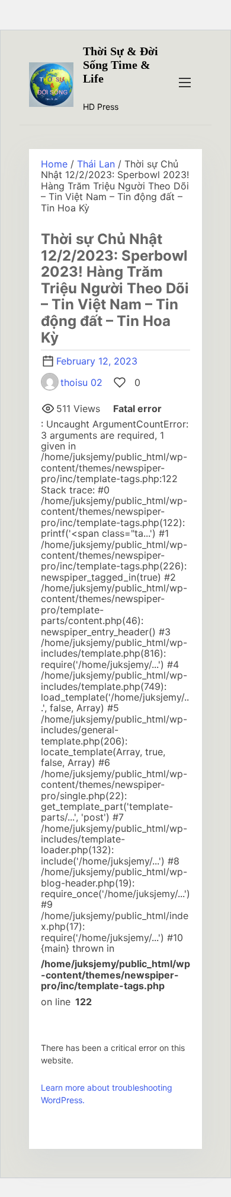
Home (54, 164)
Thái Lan (96, 164)
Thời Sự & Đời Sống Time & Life (120, 65)
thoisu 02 (81, 382)
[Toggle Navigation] (185, 82)
